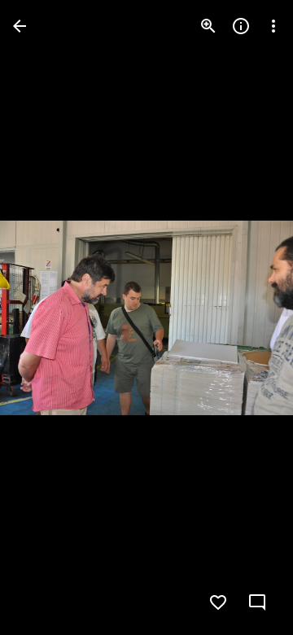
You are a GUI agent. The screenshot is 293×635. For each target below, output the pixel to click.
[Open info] (241, 26)
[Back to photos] (19, 26)
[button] (45, 317)
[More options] (273, 26)
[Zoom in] (208, 26)
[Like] (218, 602)
